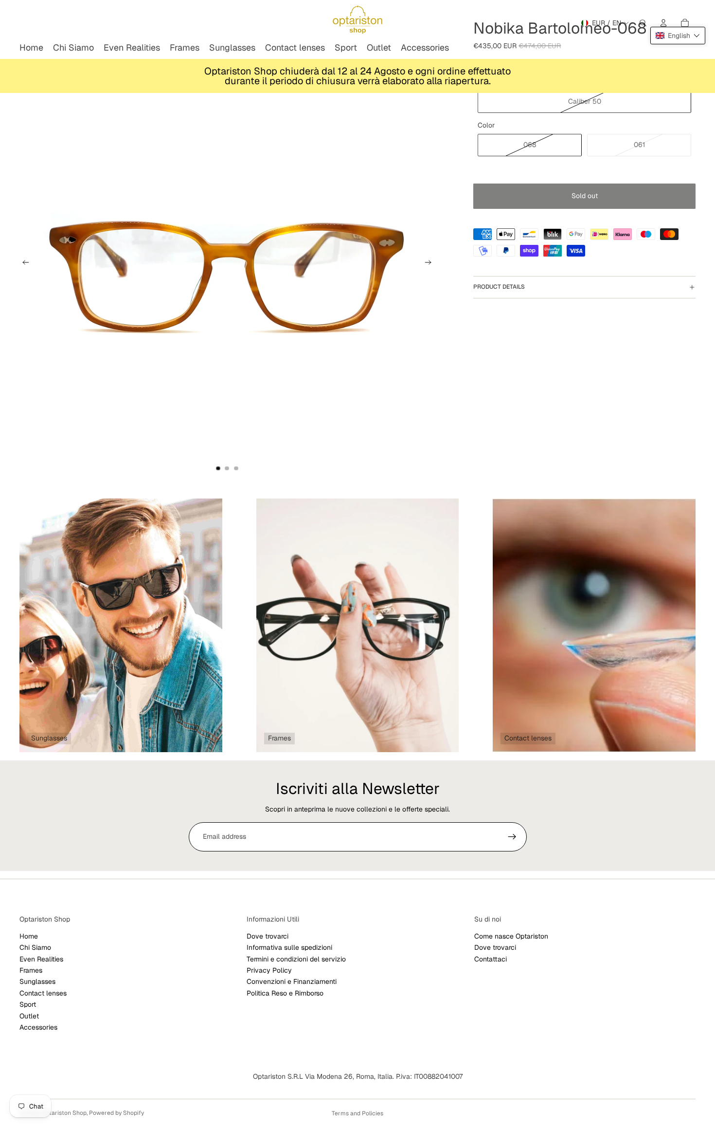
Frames (30, 970)
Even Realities (41, 958)
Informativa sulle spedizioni (289, 947)
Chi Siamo (35, 947)
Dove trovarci (267, 935)
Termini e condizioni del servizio (296, 958)
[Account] (663, 23)
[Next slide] (431, 264)
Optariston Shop (64, 1113)
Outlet (29, 1015)
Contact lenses (43, 992)
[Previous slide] (23, 264)
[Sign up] (512, 837)
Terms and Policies (357, 1113)
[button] (678, 35)
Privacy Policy (269, 970)
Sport (27, 1004)
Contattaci (490, 958)
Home (28, 935)
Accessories (38, 1027)
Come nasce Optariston (511, 935)
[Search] (643, 23)
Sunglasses (37, 981)
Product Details (499, 287)
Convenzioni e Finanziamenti (292, 981)
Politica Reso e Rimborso (285, 992)
